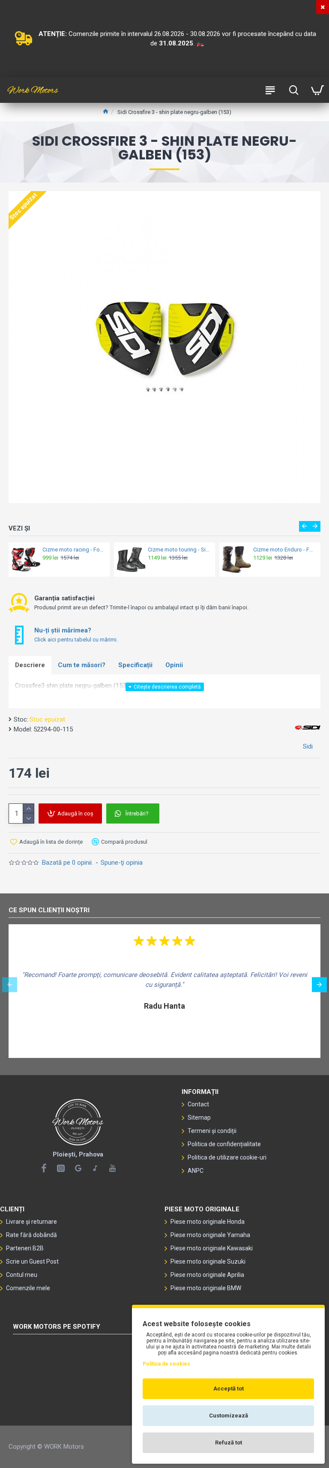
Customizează (228, 1415)
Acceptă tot (228, 1388)
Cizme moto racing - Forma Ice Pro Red (73, 549)
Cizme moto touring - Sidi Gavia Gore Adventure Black (179, 549)
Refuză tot (228, 1442)
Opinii (174, 665)
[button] (304, 526)
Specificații (135, 665)
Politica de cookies (166, 1364)
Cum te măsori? (81, 665)
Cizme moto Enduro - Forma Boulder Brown (284, 549)
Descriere (30, 665)
